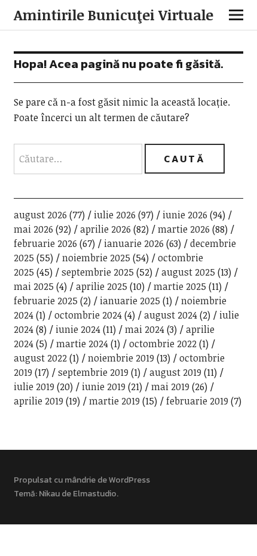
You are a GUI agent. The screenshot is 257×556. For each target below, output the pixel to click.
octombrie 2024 (88, 315)
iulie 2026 (115, 214)
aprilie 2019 (38, 400)
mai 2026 (33, 229)
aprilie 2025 (101, 286)
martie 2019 (114, 400)
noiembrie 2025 (96, 257)
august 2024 (170, 315)
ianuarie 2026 (134, 243)
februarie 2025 (46, 300)
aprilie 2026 (105, 229)
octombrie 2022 (163, 343)
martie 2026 (184, 229)
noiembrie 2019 (121, 358)
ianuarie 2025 (130, 300)
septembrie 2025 (98, 272)
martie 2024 (82, 343)
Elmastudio (95, 493)
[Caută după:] (79, 158)
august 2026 (40, 214)
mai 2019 (170, 386)
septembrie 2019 (93, 372)
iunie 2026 (185, 214)
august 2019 (175, 372)
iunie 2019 (104, 386)
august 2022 (40, 358)
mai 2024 (144, 329)
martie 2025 (180, 286)
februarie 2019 (197, 400)
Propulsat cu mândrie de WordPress (82, 480)
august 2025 (188, 272)
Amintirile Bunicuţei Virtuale (113, 14)
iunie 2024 (78, 329)
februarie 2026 (45, 243)
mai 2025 (34, 286)
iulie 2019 (34, 386)
